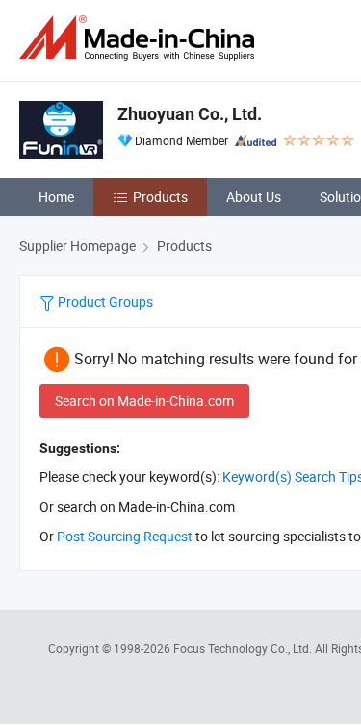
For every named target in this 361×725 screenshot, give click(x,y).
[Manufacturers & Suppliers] (140, 38)
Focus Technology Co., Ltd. (244, 648)
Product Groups (104, 301)
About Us (253, 197)
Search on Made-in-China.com (144, 400)
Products (160, 197)
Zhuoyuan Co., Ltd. (189, 114)
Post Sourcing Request (125, 536)
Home (56, 197)
